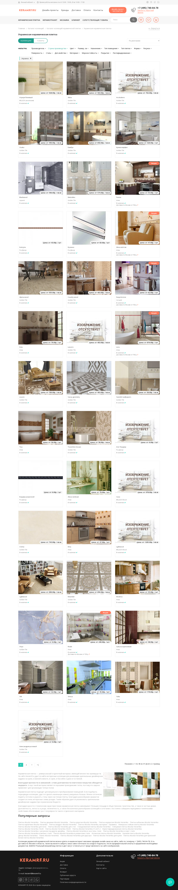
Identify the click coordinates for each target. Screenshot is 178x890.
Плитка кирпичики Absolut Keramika (32, 824)
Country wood (73, 297)
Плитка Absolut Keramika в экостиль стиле (83, 831)
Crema (21, 547)
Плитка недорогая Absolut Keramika (113, 822)
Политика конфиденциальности (73, 882)
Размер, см (82, 48)
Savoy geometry (74, 397)
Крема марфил (122, 147)
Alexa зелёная (73, 497)
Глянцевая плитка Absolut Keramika (126, 827)
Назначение (96, 48)
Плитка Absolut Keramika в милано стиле (35, 833)
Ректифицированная (121, 53)
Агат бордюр (121, 447)
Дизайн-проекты (50, 10)
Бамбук (71, 147)
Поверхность (37, 53)
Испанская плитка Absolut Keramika (106, 833)
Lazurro (71, 347)
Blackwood (23, 197)
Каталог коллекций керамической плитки (64, 28)
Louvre (21, 397)
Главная (21, 28)
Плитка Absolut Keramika (28, 822)
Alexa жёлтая (121, 247)
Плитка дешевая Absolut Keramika (54, 822)
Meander (71, 597)
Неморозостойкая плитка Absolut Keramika (136, 824)
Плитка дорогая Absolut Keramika (83, 822)
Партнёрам (64, 879)
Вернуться (155, 28)
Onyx (21, 646)
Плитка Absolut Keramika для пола (32, 827)
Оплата (87, 10)
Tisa (20, 447)
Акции (62, 861)
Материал (74, 53)
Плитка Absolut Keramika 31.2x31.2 (86, 829)
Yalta (118, 696)
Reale (70, 646)
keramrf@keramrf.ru (33, 873)
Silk (20, 696)
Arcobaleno (120, 97)
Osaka (21, 147)
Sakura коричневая (123, 646)
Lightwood (120, 547)
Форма (137, 48)
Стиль (48, 53)
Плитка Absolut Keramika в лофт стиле (119, 831)
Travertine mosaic (74, 447)
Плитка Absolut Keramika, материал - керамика (97, 824)
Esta (21, 347)
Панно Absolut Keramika (49, 835)
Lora (118, 347)
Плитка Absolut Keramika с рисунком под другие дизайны (41, 831)
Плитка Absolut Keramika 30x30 (58, 829)
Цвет (72, 48)
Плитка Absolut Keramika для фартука (75, 835)
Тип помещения (111, 48)
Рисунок (147, 48)
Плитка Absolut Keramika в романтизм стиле (71, 833)
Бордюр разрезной (26, 497)
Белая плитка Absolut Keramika (31, 838)
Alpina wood (23, 297)
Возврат (63, 872)
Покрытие (105, 53)
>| (38, 765)
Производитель (38, 48)
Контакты (98, 10)
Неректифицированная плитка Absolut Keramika (122, 829)
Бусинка (71, 247)
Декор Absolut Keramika (28, 835)
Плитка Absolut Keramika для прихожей (139, 835)
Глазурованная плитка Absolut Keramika (93, 827)
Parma (118, 197)
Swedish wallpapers (123, 397)
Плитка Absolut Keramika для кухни (107, 835)
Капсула (22, 247)
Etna (69, 547)
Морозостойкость (90, 53)
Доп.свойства (60, 53)
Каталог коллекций (36, 28)
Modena (119, 597)
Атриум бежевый (26, 97)
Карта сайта (101, 868)
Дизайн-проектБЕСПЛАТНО (118, 10)
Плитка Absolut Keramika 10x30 (31, 829)
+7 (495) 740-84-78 (148, 7)
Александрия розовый (28, 746)
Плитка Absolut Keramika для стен (62, 827)
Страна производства (57, 48)
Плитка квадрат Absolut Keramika (62, 824)
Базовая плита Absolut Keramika (136, 833)
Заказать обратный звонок (146, 11)
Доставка (76, 10)
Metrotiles (71, 197)
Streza (70, 696)
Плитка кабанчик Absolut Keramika (144, 822)
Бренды (65, 10)
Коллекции (26, 41)
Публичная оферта (68, 875)
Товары (40, 41)
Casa (118, 497)
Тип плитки (126, 48)
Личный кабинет (103, 861)
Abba (70, 97)
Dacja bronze (121, 297)
